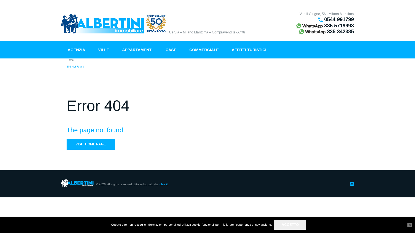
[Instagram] (352, 184)
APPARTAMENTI (137, 50)
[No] (409, 225)
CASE (171, 50)
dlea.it (164, 184)
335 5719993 (338, 25)
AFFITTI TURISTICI (249, 50)
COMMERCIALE (204, 50)
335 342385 (340, 31)
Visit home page (90, 144)
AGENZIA (76, 50)
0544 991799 (339, 19)
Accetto (290, 225)
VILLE (103, 50)
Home (70, 59)
